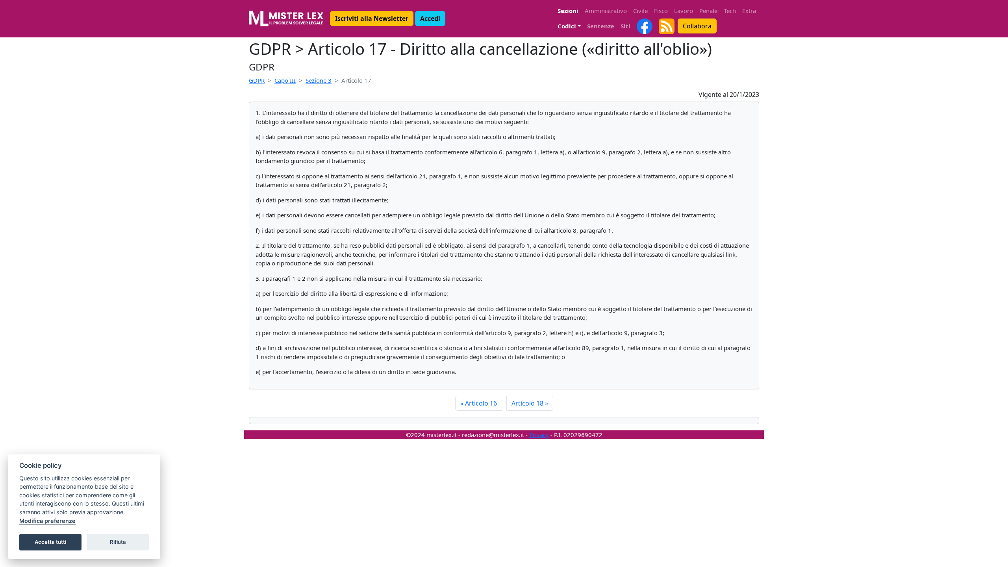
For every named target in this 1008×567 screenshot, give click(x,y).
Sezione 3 (319, 80)
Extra (749, 11)
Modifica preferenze (47, 520)
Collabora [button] (697, 26)
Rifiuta (118, 542)
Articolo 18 (529, 403)
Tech (730, 11)
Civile (640, 11)
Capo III (285, 80)
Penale (708, 11)
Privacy (539, 435)
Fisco (661, 11)
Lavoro (683, 11)
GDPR (257, 80)
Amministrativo (606, 11)
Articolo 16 (478, 403)
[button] (371, 18)
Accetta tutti (50, 542)
